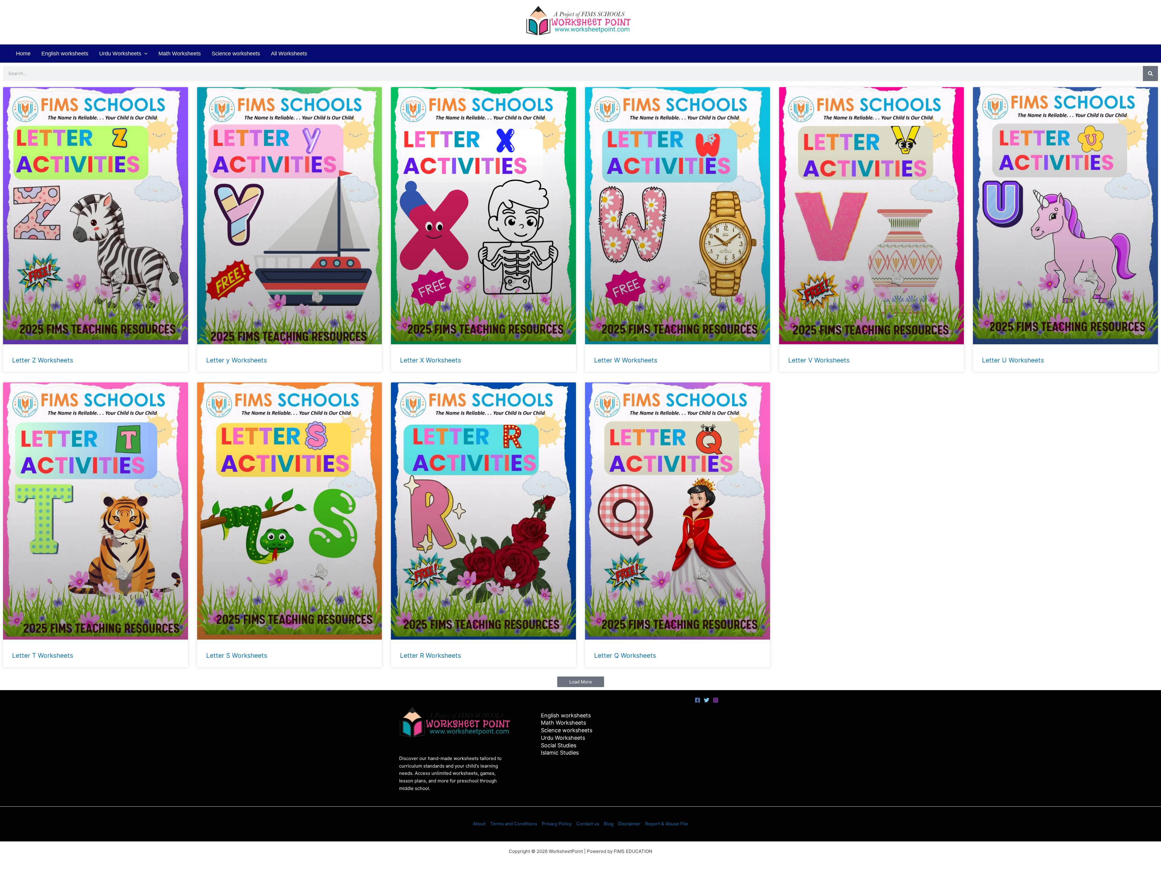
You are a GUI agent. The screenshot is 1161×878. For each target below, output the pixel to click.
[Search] (1150, 73)
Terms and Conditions (513, 824)
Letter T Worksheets (42, 655)
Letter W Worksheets (625, 360)
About (479, 824)
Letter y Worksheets (236, 360)
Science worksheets (236, 54)
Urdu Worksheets (120, 54)
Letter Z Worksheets (42, 360)
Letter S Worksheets (236, 655)
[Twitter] (706, 700)
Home (23, 54)
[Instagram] (715, 700)
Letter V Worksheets (819, 360)
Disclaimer (629, 824)
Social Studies (558, 745)
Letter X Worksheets (430, 360)
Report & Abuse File (666, 824)
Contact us (587, 824)
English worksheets (64, 54)
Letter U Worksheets (1013, 360)
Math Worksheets (179, 54)
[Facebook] (697, 700)
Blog (608, 824)
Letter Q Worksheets (625, 655)
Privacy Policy (557, 824)
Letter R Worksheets (430, 655)
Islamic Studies (560, 752)
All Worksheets (289, 54)
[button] (144, 53)
